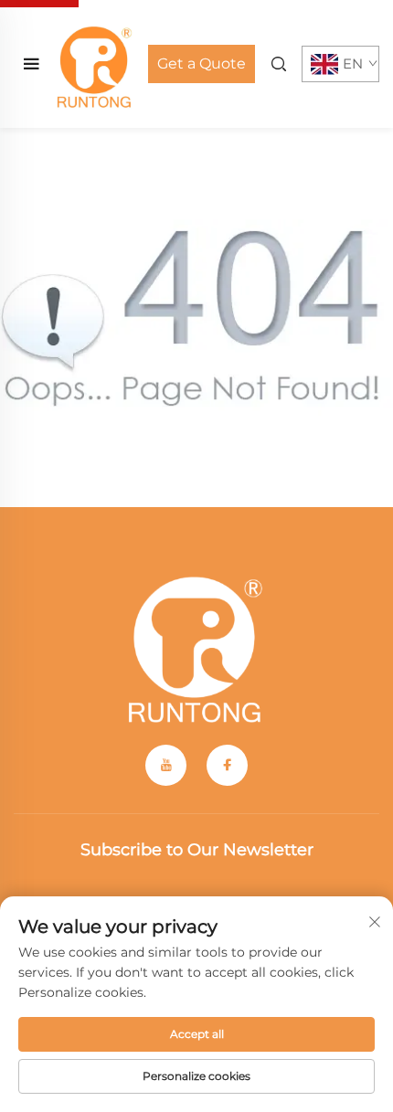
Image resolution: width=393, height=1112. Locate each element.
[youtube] (165, 765)
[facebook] (227, 765)
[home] (95, 62)
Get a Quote (201, 63)
